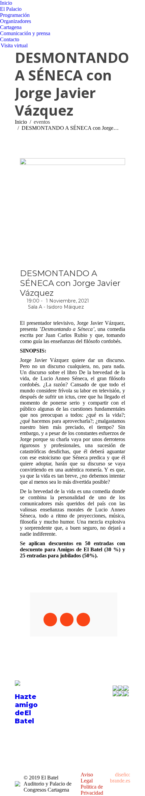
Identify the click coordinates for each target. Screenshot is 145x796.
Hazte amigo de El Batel (26, 709)
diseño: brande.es (120, 777)
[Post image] (90, 695)
